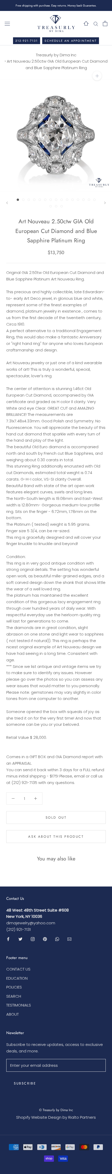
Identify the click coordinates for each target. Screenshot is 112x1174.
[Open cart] (105, 23)
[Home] (86, 23)
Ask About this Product (56, 836)
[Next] (105, 203)
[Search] (96, 23)
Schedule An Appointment (71, 41)
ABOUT (12, 1014)
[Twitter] (20, 939)
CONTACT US (18, 969)
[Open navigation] (7, 23)
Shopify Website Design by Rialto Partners (56, 1117)
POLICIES (14, 987)
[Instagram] (33, 939)
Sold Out (56, 817)
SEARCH (13, 996)
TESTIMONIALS (18, 1005)
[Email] (69, 939)
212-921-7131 (26, 41)
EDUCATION (17, 978)
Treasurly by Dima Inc (56, 55)
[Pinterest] (45, 939)
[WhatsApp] (57, 939)
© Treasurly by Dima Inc (56, 1109)
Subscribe (25, 1083)
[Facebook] (8, 939)
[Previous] (7, 203)
